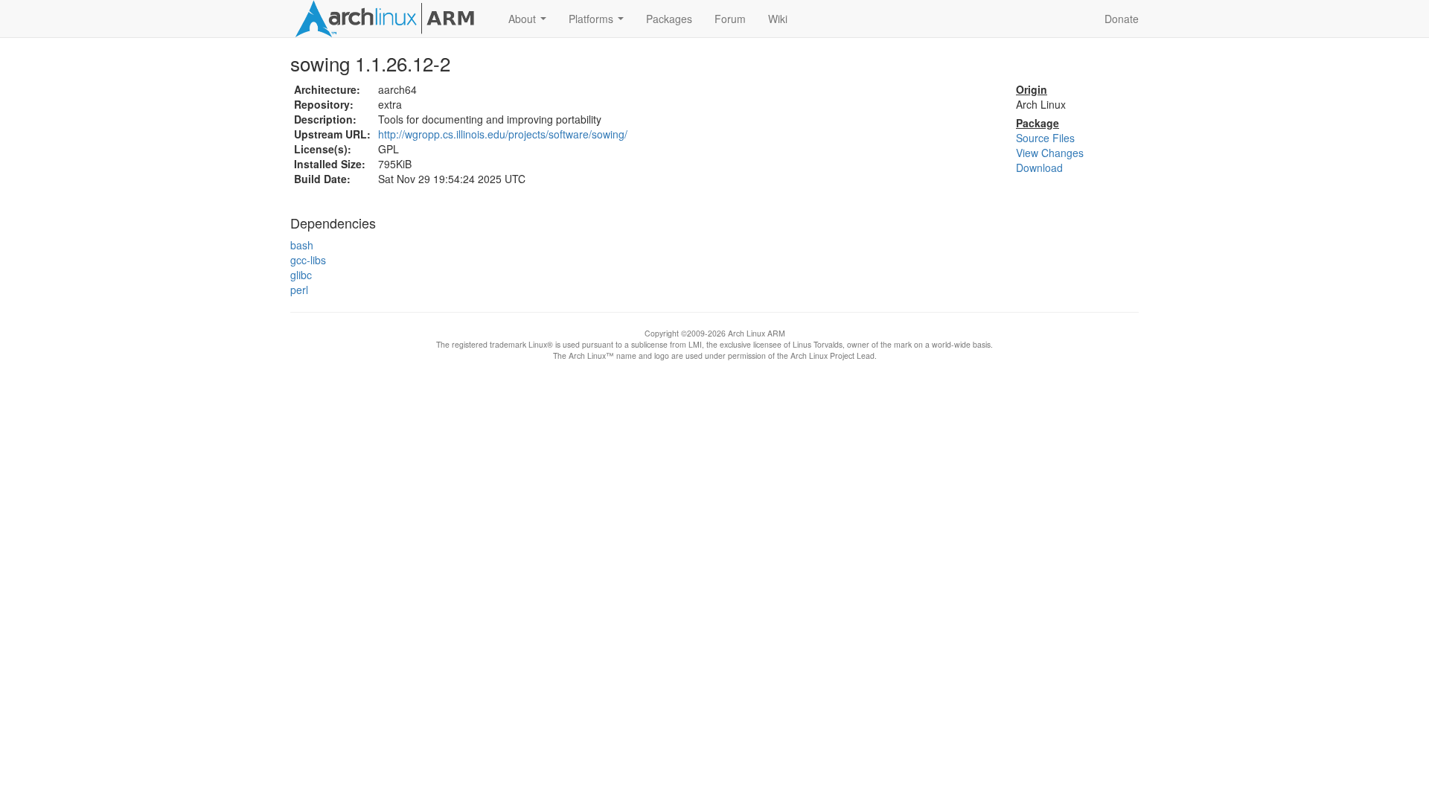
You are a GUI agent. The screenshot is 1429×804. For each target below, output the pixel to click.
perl (299, 289)
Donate (1121, 18)
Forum (730, 18)
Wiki (777, 18)
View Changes (1050, 152)
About (530, 23)
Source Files (1045, 137)
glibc (301, 274)
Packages (669, 18)
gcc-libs (308, 259)
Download (1039, 167)
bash (301, 244)
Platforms (599, 23)
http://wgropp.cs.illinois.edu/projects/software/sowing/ (502, 134)
